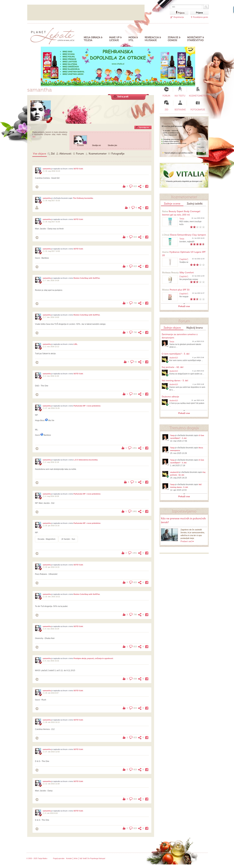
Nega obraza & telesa (93, 39)
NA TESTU (180, 95)
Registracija (179, 17)
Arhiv (76, 858)
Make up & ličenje (115, 39)
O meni (80, 145)
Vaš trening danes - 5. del (175, 380)
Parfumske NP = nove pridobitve (87, 406)
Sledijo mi (96, 145)
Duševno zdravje (170, 396)
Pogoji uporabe (58, 858)
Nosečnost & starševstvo (195, 39)
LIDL (76, 344)
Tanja (181, 219)
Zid (53, 153)
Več (33, 137)
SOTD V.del (78, 169)
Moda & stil (133, 39)
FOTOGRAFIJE (198, 109)
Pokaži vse (184, 306)
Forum (80, 153)
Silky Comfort (178, 272)
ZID (166, 109)
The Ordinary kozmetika (83, 198)
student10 (173, 358)
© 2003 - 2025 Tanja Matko (36, 858)
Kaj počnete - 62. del (172, 367)
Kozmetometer (98, 153)
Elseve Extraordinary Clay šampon (184, 234)
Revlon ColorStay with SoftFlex (87, 278)
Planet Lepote (53, 35)
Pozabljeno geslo (200, 17)
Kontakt (69, 858)
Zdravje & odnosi (174, 39)
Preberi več (186, 541)
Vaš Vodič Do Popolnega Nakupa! (92, 858)
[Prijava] (174, 12)
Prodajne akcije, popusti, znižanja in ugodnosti (93, 658)
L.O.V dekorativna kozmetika (86, 460)
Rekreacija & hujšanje (153, 39)
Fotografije (117, 153)
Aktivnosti (65, 153)
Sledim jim (112, 145)
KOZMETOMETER (198, 95)
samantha (47, 169)
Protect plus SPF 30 (176, 289)
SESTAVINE (180, 109)
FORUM (166, 95)
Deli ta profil (122, 97)
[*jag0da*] (183, 259)
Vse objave (39, 153)
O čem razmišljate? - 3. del (175, 353)
